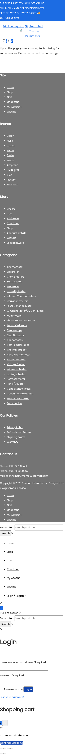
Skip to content (34, 26)
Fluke (10, 140)
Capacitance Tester (19, 388)
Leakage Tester (16, 374)
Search (5, 533)
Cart (9, 97)
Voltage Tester (16, 364)
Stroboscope (14, 330)
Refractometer (16, 379)
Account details (16, 233)
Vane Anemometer (18, 354)
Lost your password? (12, 697)
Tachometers (15, 340)
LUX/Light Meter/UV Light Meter (25, 311)
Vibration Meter (16, 359)
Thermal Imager (17, 349)
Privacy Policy (15, 427)
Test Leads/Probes (18, 345)
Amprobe (12, 165)
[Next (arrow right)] (4, 753)
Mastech (12, 184)
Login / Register (16, 596)
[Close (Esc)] (11, 748)
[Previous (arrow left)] (1, 753)
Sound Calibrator (17, 325)
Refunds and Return (19, 432)
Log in (28, 689)
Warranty (12, 442)
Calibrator (13, 272)
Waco (10, 160)
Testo (10, 155)
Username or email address (23, 662)
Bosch (10, 136)
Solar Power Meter (18, 398)
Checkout (13, 102)
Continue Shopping (11, 743)
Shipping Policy (16, 437)
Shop (10, 92)
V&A (9, 175)
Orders (11, 208)
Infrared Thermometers (21, 296)
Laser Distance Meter (19, 306)
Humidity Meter (16, 291)
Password (12, 675)
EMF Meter (13, 286)
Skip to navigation (13, 26)
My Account (14, 107)
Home (10, 87)
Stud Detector (15, 335)
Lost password (15, 243)
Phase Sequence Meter (21, 320)
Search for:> (7, 527)
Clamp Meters (15, 276)
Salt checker (14, 403)
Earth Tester (14, 281)
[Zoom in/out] (1, 748)
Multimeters (14, 315)
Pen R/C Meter (15, 384)
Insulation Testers (17, 301)
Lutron (11, 145)
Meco (10, 150)
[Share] (8, 748)
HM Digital (13, 170)
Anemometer (15, 267)
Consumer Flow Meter (20, 393)
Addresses (13, 218)
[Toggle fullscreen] (4, 748)
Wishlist (11, 111)
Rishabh (11, 179)
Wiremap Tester (17, 369)
